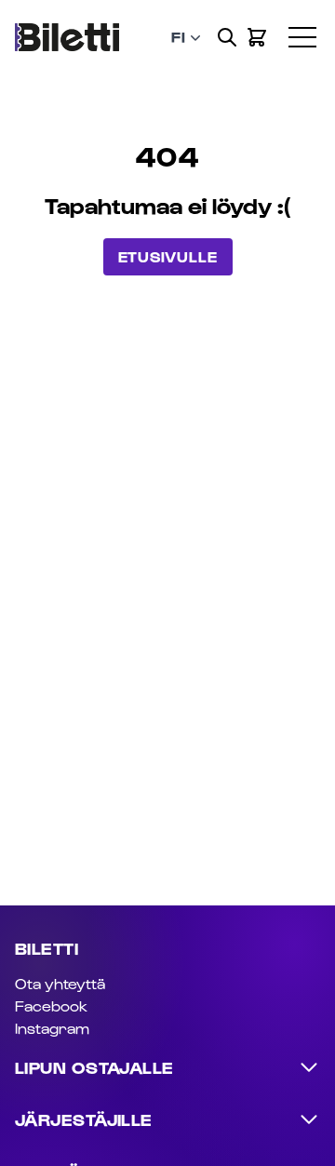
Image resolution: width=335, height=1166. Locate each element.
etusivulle (168, 256)
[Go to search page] (227, 37)
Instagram (52, 1028)
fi (178, 37)
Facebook (51, 1005)
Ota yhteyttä (60, 983)
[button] (311, 23)
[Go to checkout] (256, 37)
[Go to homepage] (67, 37)
